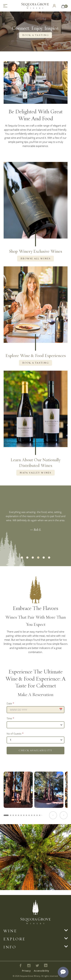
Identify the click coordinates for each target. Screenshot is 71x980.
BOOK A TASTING (35, 35)
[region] (36, 795)
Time (9, 718)
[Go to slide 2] (10, 815)
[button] (22, 557)
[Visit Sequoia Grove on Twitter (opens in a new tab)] (37, 965)
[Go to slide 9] (29, 815)
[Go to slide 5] (18, 815)
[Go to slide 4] (16, 815)
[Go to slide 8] (26, 815)
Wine (10, 931)
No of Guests (14, 733)
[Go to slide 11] (34, 815)
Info (9, 947)
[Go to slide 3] (13, 815)
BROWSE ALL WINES (35, 258)
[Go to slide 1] (6, 815)
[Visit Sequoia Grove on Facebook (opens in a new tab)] (20, 965)
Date (9, 703)
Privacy (26, 970)
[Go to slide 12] (37, 815)
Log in (54, 5)
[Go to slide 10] (31, 815)
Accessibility (41, 970)
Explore (14, 939)
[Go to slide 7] (23, 815)
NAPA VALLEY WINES (35, 472)
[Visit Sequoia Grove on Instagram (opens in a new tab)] (29, 965)
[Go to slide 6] (21, 815)
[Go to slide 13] (39, 815)
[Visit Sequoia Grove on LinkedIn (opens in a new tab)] (45, 965)
